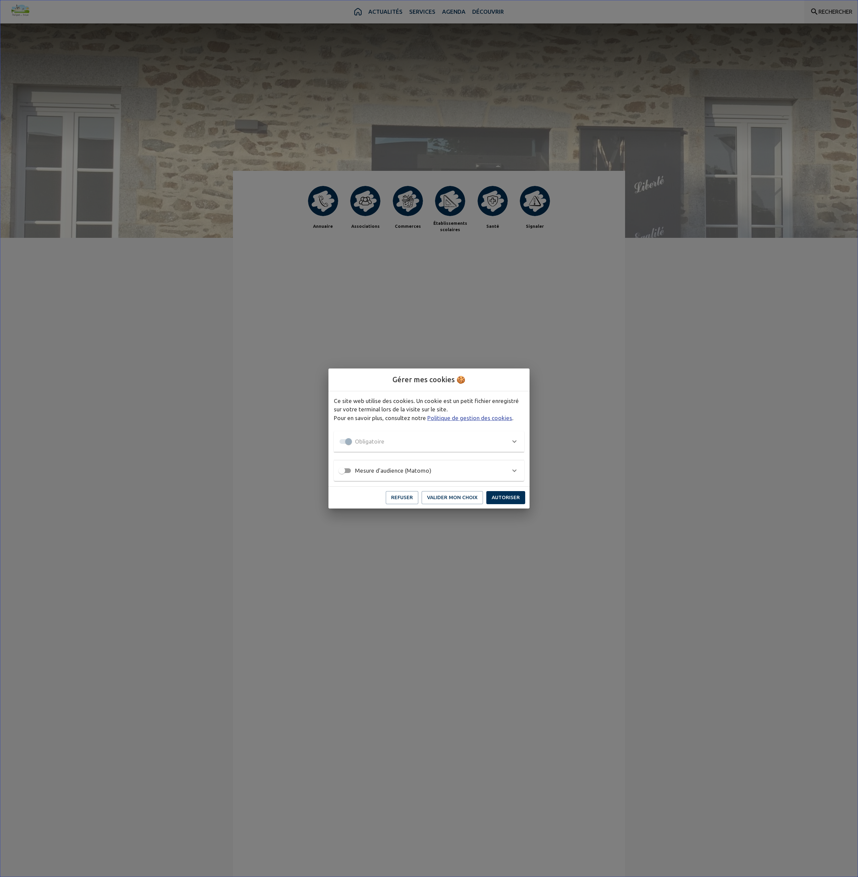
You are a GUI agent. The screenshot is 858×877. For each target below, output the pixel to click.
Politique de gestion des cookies (469, 418)
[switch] (341, 470)
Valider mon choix (452, 497)
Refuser (402, 497)
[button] (429, 441)
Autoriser (506, 497)
